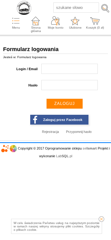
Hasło (33, 85)
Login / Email (27, 69)
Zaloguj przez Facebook (62, 120)
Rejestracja (50, 132)
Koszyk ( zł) (95, 27)
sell (90, 148)
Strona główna (36, 29)
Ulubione (75, 27)
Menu (16, 27)
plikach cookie (26, 229)
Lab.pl (64, 156)
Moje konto (56, 27)
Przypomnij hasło (79, 132)
